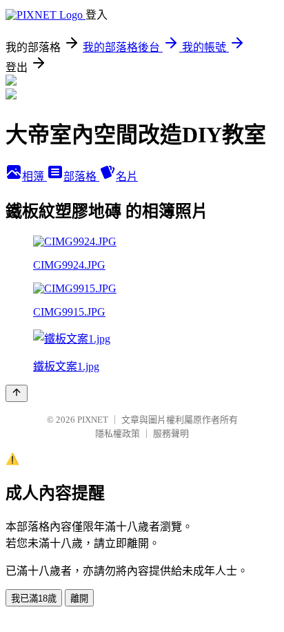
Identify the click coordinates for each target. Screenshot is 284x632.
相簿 (34, 176)
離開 (79, 598)
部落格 (81, 176)
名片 (127, 176)
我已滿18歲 (34, 598)
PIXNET (92, 419)
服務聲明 (171, 433)
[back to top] (17, 393)
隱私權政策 (117, 433)
